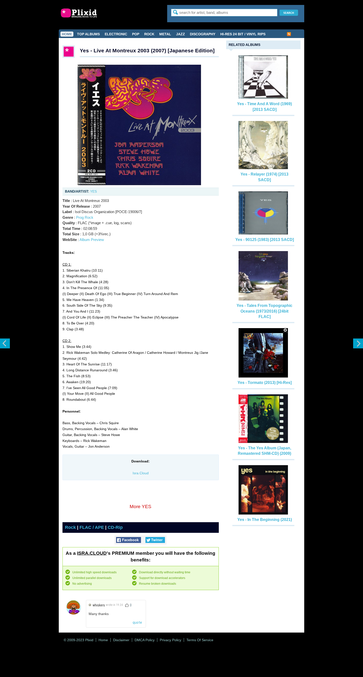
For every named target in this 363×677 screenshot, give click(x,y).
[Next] (358, 343)
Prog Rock (84, 217)
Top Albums (88, 34)
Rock (149, 34)
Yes (93, 191)
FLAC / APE (92, 527)
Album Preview (92, 240)
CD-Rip (115, 527)
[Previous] (5, 343)
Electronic (116, 34)
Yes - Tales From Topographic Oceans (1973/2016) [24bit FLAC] (264, 311)
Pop (135, 34)
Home (67, 34)
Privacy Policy (170, 640)
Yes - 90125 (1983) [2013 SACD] (264, 240)
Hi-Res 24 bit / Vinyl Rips (242, 34)
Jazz (180, 34)
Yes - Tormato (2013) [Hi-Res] (265, 382)
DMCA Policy (145, 640)
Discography (202, 34)
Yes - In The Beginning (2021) (264, 520)
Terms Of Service (199, 640)
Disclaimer (121, 640)
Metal (165, 34)
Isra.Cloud (141, 473)
